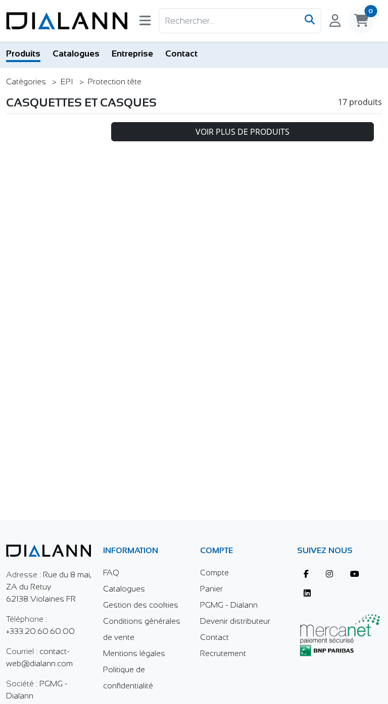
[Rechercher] (310, 21)
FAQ (111, 572)
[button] (145, 22)
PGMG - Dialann (229, 605)
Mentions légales (134, 653)
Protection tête (114, 81)
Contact (181, 53)
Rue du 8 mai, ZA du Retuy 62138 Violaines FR (48, 586)
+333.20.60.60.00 (40, 631)
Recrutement (223, 653)
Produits (23, 53)
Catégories (27, 81)
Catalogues (76, 53)
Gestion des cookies (140, 605)
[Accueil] (66, 20)
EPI (68, 81)
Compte (214, 572)
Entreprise (132, 53)
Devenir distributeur (235, 621)
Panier (211, 588)
